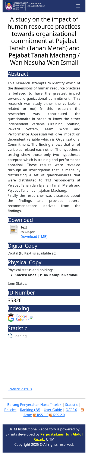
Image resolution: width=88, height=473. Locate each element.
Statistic (71, 404)
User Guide (53, 409)
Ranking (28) (30, 409)
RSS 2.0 (58, 415)
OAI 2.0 (71, 409)
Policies (10, 409)
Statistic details (20, 389)
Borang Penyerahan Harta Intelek (34, 404)
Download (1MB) (34, 236)
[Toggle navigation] (78, 6)
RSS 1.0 (42, 415)
